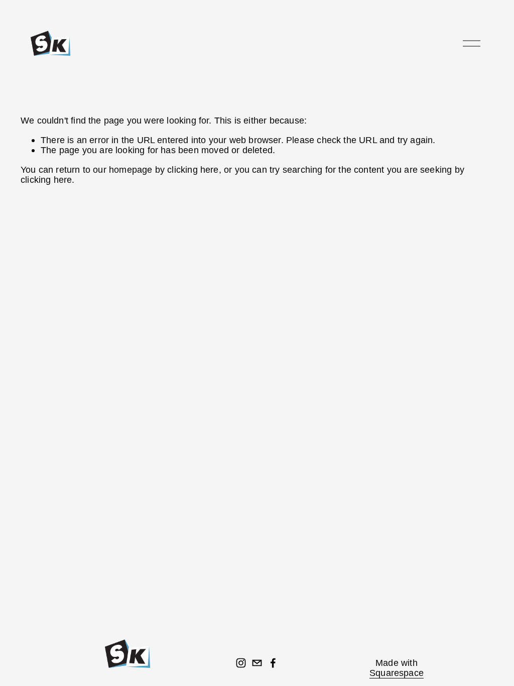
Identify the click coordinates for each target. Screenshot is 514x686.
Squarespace (396, 673)
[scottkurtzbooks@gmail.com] (257, 663)
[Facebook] (273, 663)
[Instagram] (241, 663)
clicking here (192, 169)
